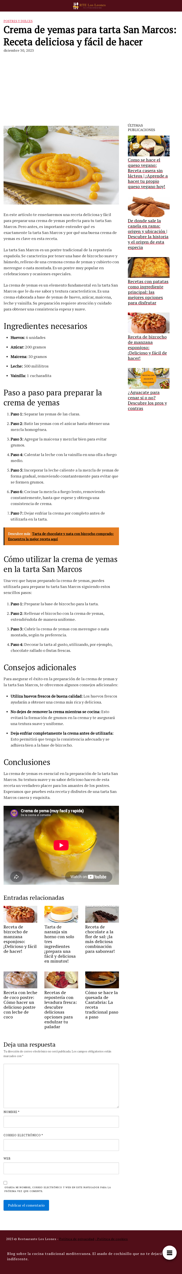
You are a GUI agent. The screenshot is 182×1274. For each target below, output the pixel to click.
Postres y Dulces (18, 21)
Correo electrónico (23, 1135)
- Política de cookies (111, 1239)
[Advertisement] (91, 90)
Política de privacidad (76, 1239)
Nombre (12, 1112)
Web (7, 1158)
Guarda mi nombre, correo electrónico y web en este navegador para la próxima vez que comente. (57, 1189)
